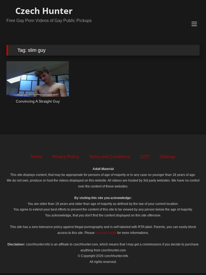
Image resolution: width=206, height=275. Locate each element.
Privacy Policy (65, 156)
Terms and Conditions (109, 156)
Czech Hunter (43, 10)
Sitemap (167, 156)
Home (36, 156)
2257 (145, 156)
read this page (105, 232)
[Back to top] (190, 259)
